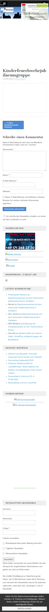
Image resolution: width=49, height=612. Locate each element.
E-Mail (6, 528)
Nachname (7, 518)
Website (6, 191)
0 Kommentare (20, 79)
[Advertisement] (24, 42)
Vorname (6, 509)
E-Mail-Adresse (10, 181)
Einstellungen (24, 609)
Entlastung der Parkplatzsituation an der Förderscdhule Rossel (25, 326)
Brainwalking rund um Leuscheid (22, 383)
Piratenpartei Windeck (17, 295)
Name (6, 175)
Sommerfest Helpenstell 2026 (21, 360)
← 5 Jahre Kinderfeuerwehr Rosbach (11, 125)
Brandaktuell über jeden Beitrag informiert (23, 543)
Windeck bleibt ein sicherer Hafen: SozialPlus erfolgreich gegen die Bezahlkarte (25, 336)
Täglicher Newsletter (14, 548)
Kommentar (8, 149)
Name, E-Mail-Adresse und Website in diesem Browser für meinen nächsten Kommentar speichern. (24, 200)
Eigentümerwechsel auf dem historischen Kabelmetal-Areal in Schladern (25, 307)
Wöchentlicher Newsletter (16, 553)
